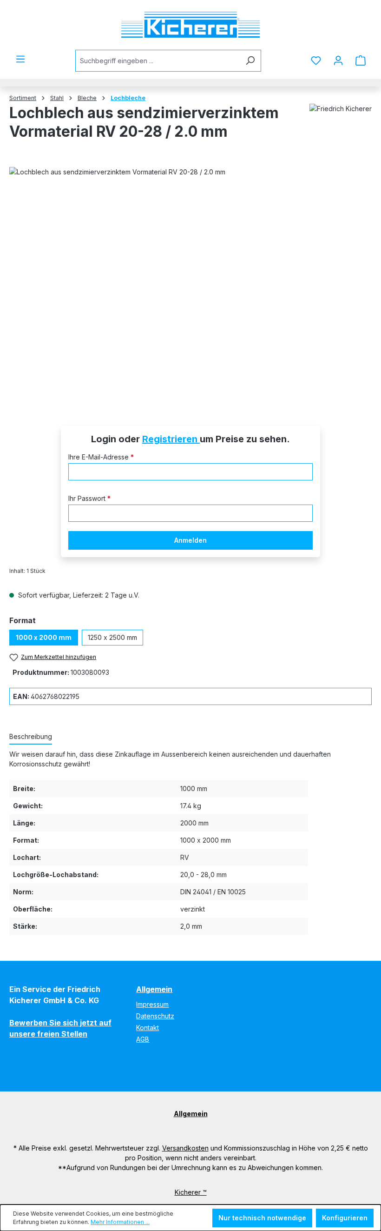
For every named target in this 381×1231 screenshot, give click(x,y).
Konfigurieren (345, 1218)
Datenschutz (155, 1016)
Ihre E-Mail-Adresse (101, 457)
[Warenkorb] (360, 60)
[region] (190, 283)
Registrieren (171, 439)
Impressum (152, 1004)
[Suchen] (250, 61)
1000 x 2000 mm (44, 637)
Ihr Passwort (89, 498)
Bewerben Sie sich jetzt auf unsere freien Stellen (60, 1028)
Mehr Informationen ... (120, 1221)
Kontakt (147, 1027)
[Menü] (20, 59)
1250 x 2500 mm (112, 637)
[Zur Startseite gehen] (190, 25)
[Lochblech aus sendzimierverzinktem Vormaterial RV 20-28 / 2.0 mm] (190, 283)
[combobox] (157, 61)
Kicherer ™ (191, 1192)
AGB (142, 1039)
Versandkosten (185, 1148)
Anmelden (190, 540)
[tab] (30, 737)
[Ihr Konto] (338, 60)
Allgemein (154, 989)
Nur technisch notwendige (262, 1218)
